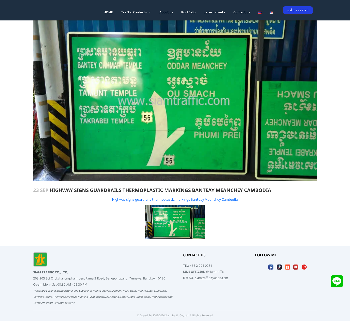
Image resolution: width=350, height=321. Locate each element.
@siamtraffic (215, 272)
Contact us (241, 12)
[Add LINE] (337, 282)
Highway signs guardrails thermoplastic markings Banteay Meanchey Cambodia (175, 199)
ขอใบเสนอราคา (297, 10)
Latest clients (214, 12)
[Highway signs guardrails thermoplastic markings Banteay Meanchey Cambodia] (175, 222)
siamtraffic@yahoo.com (211, 278)
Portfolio (188, 12)
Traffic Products (134, 12)
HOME (108, 12)
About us (166, 12)
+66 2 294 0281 (201, 265)
